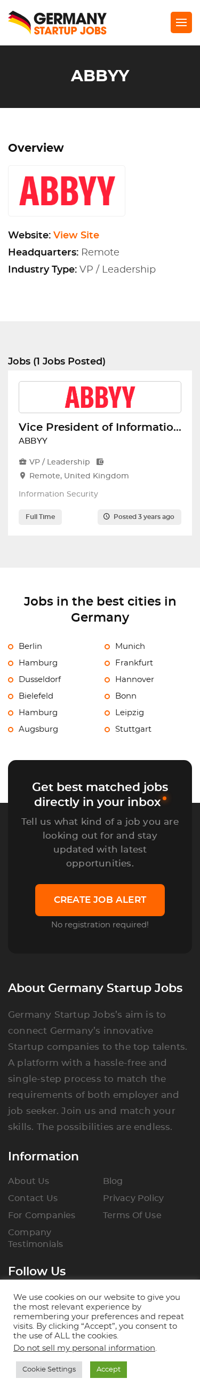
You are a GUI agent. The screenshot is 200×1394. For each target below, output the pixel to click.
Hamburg (38, 663)
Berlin (30, 646)
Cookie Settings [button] (49, 1369)
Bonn (126, 696)
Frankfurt (134, 663)
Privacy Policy (133, 1198)
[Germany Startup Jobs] (62, 22)
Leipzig (129, 713)
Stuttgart (133, 729)
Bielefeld (36, 696)
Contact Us (33, 1198)
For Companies (42, 1215)
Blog (113, 1181)
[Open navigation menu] (181, 22)
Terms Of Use (132, 1215)
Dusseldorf (40, 680)
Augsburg (38, 729)
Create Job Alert (100, 899)
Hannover (134, 680)
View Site (76, 236)
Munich (130, 646)
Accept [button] (109, 1369)
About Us (29, 1181)
